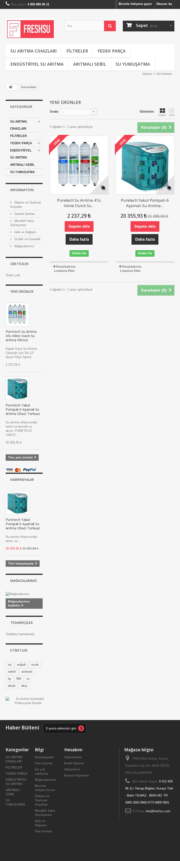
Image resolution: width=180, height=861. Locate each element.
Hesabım (73, 749)
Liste (171, 115)
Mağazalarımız (23, 246)
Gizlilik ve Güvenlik (27, 239)
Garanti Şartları (24, 214)
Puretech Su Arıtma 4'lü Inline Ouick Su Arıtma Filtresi (21, 335)
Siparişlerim (73, 757)
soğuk (21, 664)
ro (28, 678)
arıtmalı (26, 671)
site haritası (164, 74)
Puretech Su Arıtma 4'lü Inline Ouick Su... (79, 202)
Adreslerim (72, 769)
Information (22, 190)
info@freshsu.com (158, 811)
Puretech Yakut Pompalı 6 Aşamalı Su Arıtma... (145, 202)
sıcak (35, 664)
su (9, 664)
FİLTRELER (77, 51)
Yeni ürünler (22, 291)
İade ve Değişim (24, 232)
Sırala (54, 111)
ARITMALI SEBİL (89, 64)
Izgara (162, 115)
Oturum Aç (164, 4)
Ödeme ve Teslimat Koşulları (42, 800)
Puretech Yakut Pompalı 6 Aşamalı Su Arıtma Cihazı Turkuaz (23, 409)
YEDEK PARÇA (112, 51)
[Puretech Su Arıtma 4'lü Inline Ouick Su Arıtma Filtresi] (17, 314)
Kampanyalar (22, 479)
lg (9, 678)
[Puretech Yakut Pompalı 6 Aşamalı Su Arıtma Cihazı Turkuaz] (145, 165)
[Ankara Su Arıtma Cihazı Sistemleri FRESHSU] (31, 28)
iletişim (147, 74)
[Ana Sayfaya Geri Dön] (10, 87)
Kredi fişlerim (74, 763)
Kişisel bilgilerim (76, 775)
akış (24, 685)
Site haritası (43, 831)
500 (18, 678)
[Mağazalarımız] (24, 594)
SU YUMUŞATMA (133, 64)
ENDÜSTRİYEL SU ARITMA (37, 64)
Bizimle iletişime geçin (135, 4)
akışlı (12, 685)
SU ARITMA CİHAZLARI (33, 51)
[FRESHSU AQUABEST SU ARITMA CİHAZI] (17, 388)
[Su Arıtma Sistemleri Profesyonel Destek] (28, 700)
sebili (12, 671)
